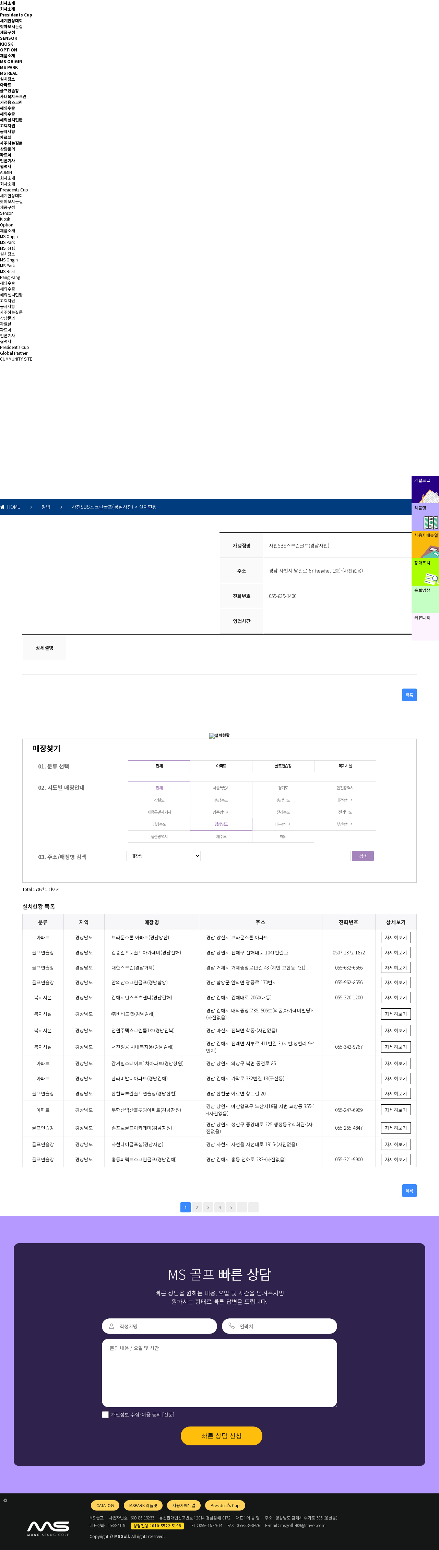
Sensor (6, 213)
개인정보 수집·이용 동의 (143, 1414)
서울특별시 (221, 787)
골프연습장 (9, 90)
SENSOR (8, 38)
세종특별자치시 (159, 812)
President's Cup (14, 347)
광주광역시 (221, 812)
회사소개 (7, 3)
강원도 (159, 800)
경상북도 (159, 824)
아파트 (5, 84)
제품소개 (7, 55)
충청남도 (283, 800)
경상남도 (221, 824)
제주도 (221, 836)
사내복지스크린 (13, 96)
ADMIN (6, 172)
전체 (159, 765)
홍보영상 (422, 590)
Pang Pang (10, 277)
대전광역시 (344, 800)
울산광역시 (159, 836)
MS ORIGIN (11, 61)
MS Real (7, 248)
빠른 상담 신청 (221, 1436)
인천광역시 (344, 787)
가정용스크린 (11, 102)
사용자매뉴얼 (184, 1505)
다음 (242, 1207)
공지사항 (7, 131)
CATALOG (105, 1505)
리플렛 (420, 507)
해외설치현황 (11, 119)
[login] (5, 1500)
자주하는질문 (11, 143)
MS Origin (9, 236)
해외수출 (7, 108)
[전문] (168, 1414)
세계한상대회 (11, 20)
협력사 (5, 166)
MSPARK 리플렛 (143, 1505)
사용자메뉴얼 (426, 535)
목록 (409, 695)
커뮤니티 (422, 617)
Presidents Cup (16, 14)
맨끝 (253, 1207)
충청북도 (221, 800)
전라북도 (283, 812)
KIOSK (6, 44)
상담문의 (7, 149)
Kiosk (5, 219)
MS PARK (9, 67)
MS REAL (8, 73)
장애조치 (422, 562)
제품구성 (7, 32)
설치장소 (7, 79)
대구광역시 (283, 824)
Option (6, 224)
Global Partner (13, 353)
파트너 (5, 154)
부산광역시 (344, 824)
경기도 (283, 787)
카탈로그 (422, 480)
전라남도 (345, 812)
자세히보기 (396, 937)
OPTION (8, 49)
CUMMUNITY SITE (16, 359)
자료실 (5, 137)
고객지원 (7, 125)
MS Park (7, 242)
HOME (12, 506)
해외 (283, 836)
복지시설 (345, 765)
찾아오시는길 (11, 26)
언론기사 (7, 160)
